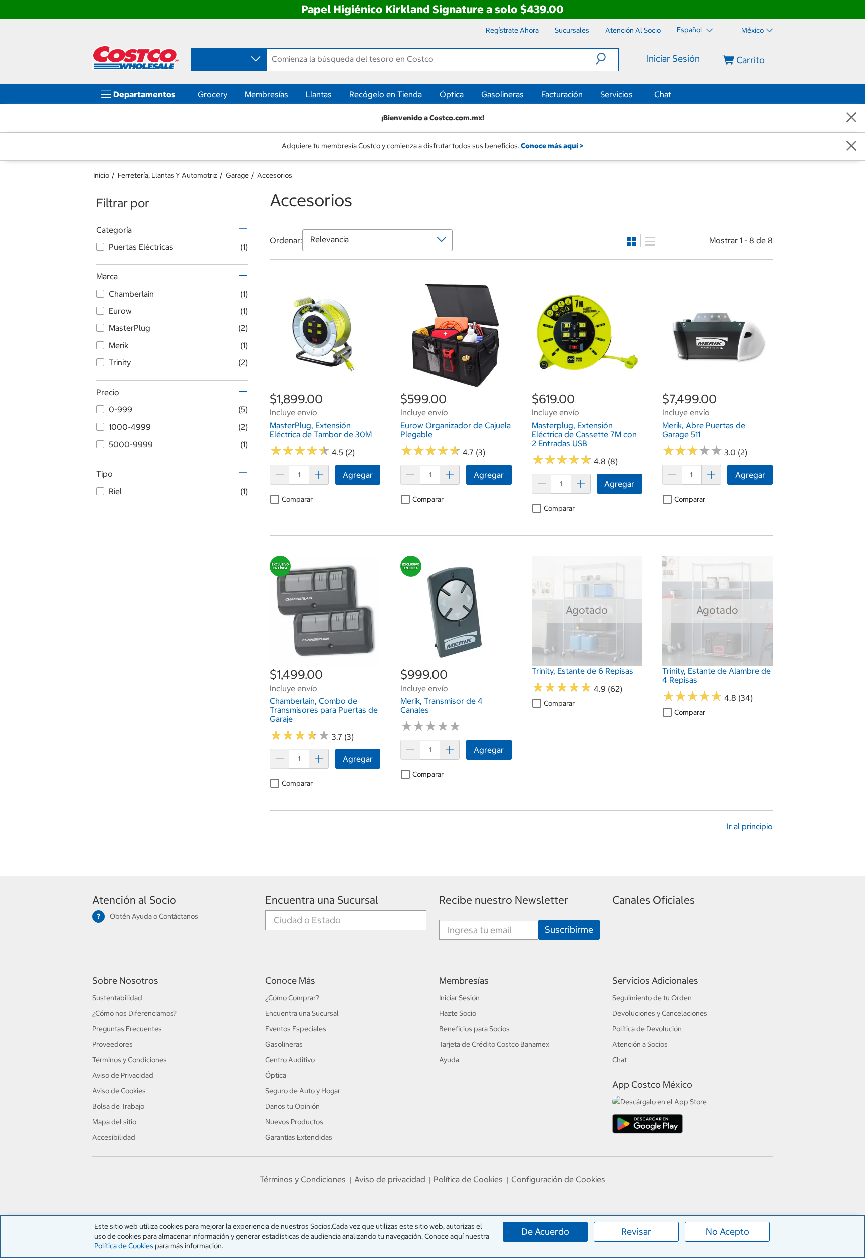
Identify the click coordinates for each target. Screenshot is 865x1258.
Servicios (616, 94)
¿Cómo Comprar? (292, 997)
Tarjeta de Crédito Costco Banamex (494, 1044)
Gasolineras (502, 94)
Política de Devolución (647, 1028)
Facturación (562, 94)
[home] (135, 57)
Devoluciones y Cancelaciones (659, 1013)
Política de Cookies (123, 1245)
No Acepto (727, 1231)
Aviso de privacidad (389, 1179)
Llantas (319, 94)
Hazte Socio (457, 1013)
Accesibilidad (113, 1137)
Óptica (452, 94)
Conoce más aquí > (552, 145)
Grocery (212, 94)
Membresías (266, 94)
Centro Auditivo (290, 1059)
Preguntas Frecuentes (127, 1028)
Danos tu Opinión (292, 1106)
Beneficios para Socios (474, 1028)
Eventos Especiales (295, 1028)
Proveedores (112, 1044)
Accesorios (274, 175)
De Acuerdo (545, 1231)
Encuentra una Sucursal (321, 900)
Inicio (101, 175)
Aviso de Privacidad (122, 1075)
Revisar (636, 1231)
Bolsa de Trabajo (118, 1106)
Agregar (358, 475)
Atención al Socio (134, 900)
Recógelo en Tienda (385, 94)
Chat (662, 94)
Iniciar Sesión (673, 58)
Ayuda (449, 1059)
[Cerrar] (851, 118)
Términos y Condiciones (129, 1059)
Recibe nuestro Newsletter (503, 900)
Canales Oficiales (653, 900)
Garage (237, 175)
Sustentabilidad (117, 997)
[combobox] (228, 59)
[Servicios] (635, 94)
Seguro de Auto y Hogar (302, 1090)
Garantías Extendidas (298, 1137)
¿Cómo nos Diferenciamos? (134, 1013)
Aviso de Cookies (119, 1090)
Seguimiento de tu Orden (652, 997)
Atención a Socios (640, 1044)
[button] (607, 59)
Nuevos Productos (294, 1121)
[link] (325, 385)
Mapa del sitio (114, 1121)
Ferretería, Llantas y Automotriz (167, 175)
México (752, 30)
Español (690, 29)
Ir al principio (750, 826)
